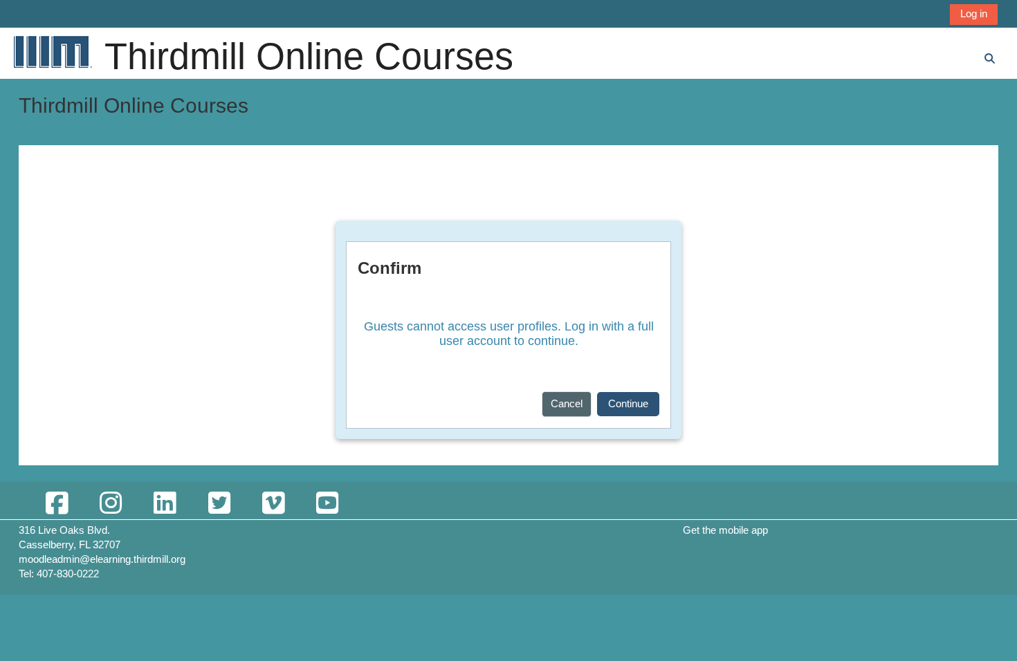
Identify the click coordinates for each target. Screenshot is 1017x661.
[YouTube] (327, 504)
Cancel (567, 403)
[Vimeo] (273, 504)
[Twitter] (219, 504)
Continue (628, 403)
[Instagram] (111, 504)
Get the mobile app (725, 530)
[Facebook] (57, 504)
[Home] (51, 51)
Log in (973, 13)
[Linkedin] (165, 504)
